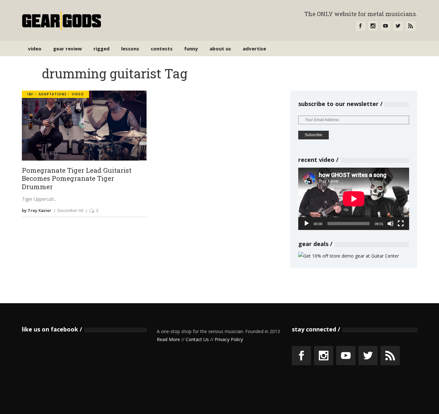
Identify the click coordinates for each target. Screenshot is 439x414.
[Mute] (390, 223)
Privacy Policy (229, 339)
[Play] (306, 223)
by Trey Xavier (36, 210)
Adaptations (53, 94)
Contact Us (197, 339)
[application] (353, 199)
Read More (168, 339)
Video (78, 94)
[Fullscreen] (401, 223)
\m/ (30, 94)
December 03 (70, 210)
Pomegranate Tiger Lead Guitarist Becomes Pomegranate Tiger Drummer (76, 178)
